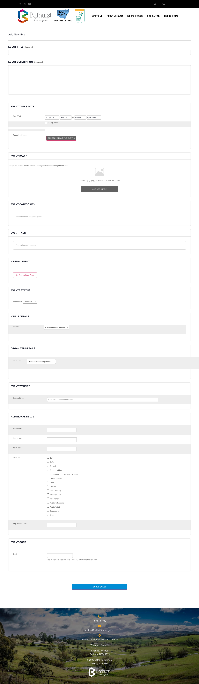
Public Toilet (54, 507)
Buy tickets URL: (20, 523)
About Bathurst (115, 15)
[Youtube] (29, 3)
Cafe (51, 462)
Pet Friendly (54, 499)
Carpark (52, 466)
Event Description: (25, 62)
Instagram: (17, 438)
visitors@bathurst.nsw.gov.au (99, 630)
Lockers (52, 486)
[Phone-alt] (163, 3)
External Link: (18, 398)
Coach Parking (55, 470)
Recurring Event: (20, 135)
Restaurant (54, 511)
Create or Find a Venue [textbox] (55, 327)
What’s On (97, 15)
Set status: (17, 302)
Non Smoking (55, 490)
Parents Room (55, 495)
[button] (155, 3)
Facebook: (17, 428)
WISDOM (103, 663)
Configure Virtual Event (25, 275)
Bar (50, 458)
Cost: (15, 554)
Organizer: (17, 360)
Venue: (16, 326)
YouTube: (17, 448)
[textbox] (100, 216)
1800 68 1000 (99, 621)
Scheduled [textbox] (28, 301)
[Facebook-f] (20, 3)
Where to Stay (135, 15)
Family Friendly (55, 478)
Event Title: (21, 47)
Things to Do (171, 15)
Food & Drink (153, 15)
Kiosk (51, 482)
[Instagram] (25, 3)
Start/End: (17, 116)
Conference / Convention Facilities (63, 474)
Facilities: (17, 457)
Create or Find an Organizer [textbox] (40, 361)
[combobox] (30, 301)
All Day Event (52, 123)
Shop (51, 515)
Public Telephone (56, 503)
